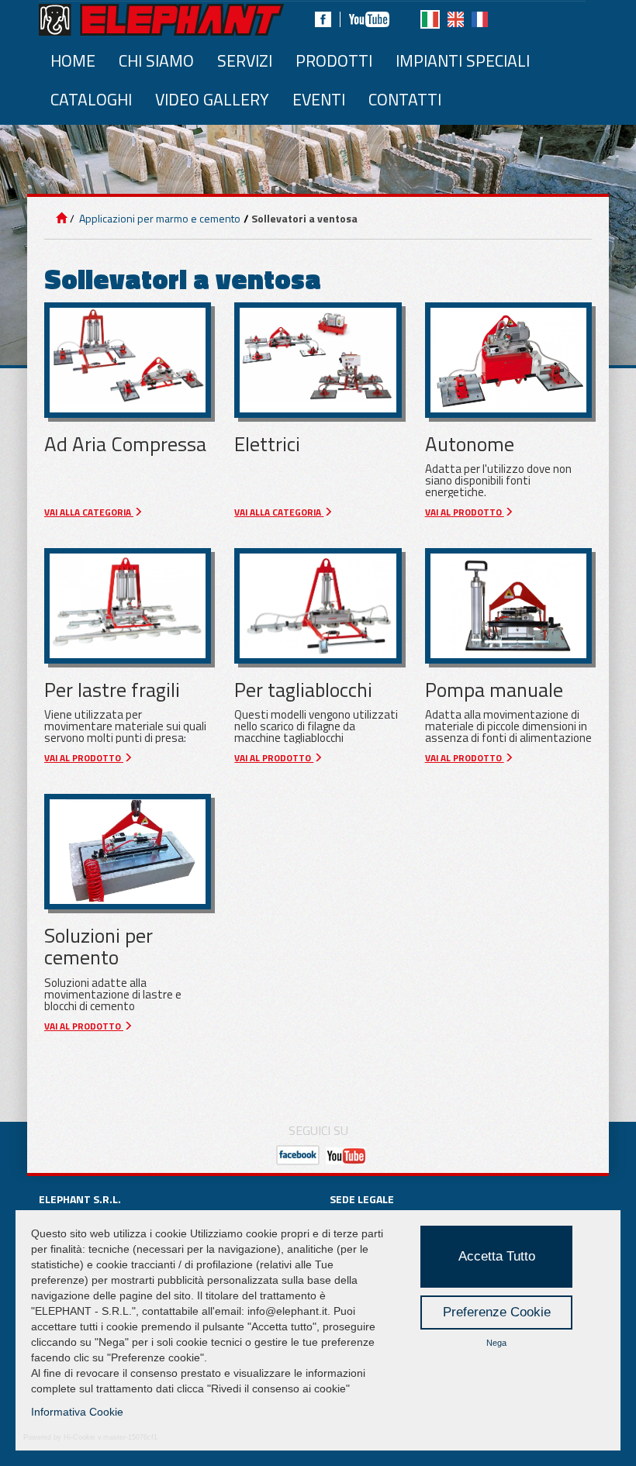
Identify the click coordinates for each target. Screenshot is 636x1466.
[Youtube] (369, 19)
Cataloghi (91, 99)
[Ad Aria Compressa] (127, 360)
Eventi (318, 99)
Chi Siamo (156, 60)
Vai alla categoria (88, 512)
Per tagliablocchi (303, 689)
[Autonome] (508, 360)
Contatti (404, 99)
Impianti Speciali (463, 60)
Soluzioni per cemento (98, 946)
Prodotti (334, 60)
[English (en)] (456, 19)
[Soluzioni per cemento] (127, 851)
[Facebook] (323, 19)
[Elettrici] (317, 360)
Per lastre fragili (112, 689)
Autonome (469, 444)
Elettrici (267, 444)
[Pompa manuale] (508, 606)
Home (72, 60)
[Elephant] (161, 20)
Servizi (244, 60)
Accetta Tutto (496, 1256)
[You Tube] (346, 1155)
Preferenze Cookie (497, 1312)
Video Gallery (212, 99)
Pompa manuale (494, 689)
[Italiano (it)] (430, 19)
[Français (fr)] (480, 19)
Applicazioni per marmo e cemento (158, 218)
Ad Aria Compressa (125, 444)
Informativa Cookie (77, 1412)
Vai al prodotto (464, 512)
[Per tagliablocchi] (317, 606)
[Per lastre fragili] (127, 606)
